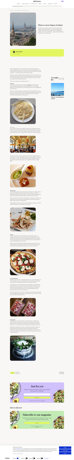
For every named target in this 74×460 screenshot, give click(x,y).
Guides (44, 3)
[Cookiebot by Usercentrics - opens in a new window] (7, 458)
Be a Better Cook (33, 3)
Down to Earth (12, 319)
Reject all (65, 453)
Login (62, 1)
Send (62, 372)
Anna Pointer (19, 51)
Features (39, 3)
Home (11, 10)
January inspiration (25, 3)
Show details (46, 458)
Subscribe (37, 422)
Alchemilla (12, 83)
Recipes (18, 3)
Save (13, 372)
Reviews (55, 3)
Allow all (65, 447)
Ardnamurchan (13, 190)
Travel (14, 10)
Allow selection (65, 450)
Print (18, 372)
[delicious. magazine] (37, 1)
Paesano (11, 234)
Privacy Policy (43, 400)
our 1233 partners (18, 448)
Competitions (50, 3)
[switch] (26, 458)
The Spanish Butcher (14, 278)
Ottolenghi (29, 84)
